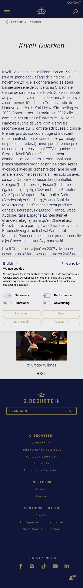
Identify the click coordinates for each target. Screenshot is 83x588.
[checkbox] (7, 295)
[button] (10, 263)
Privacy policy (71, 263)
